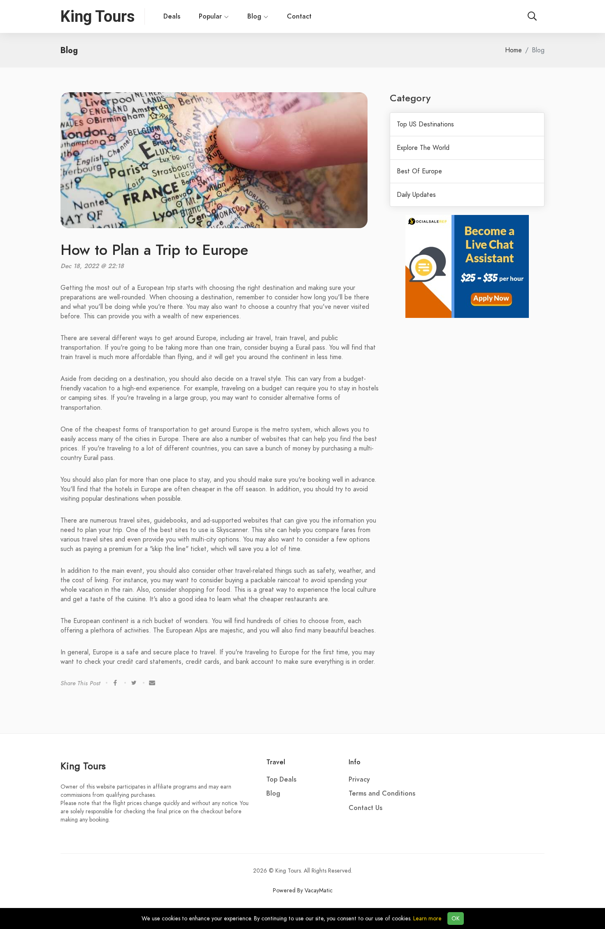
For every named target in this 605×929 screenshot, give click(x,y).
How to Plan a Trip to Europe (154, 250)
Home (513, 50)
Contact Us (365, 807)
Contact (299, 16)
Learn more (427, 918)
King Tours (83, 766)
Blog (255, 16)
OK (455, 918)
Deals (171, 16)
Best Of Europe (419, 171)
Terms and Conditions (382, 793)
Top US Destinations (425, 124)
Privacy (359, 779)
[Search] (532, 16)
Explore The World (423, 147)
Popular (210, 16)
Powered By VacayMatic (303, 890)
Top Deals (281, 779)
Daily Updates (416, 194)
